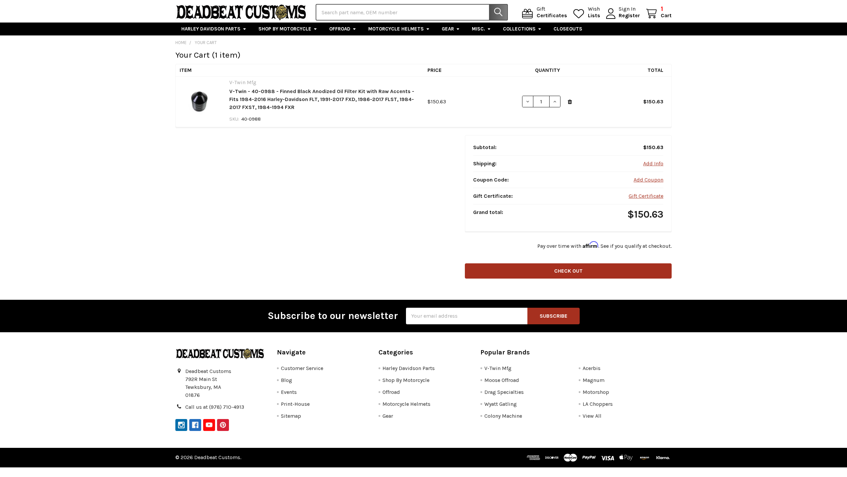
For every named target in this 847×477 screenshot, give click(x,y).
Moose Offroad (501, 380)
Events (289, 392)
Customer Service (302, 368)
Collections (519, 29)
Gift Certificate (646, 196)
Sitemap (291, 416)
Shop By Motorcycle (284, 29)
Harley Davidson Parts (211, 29)
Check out (568, 271)
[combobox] (412, 12)
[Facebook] (195, 425)
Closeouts (568, 29)
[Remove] (570, 102)
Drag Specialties (504, 392)
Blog (286, 380)
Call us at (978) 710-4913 (214, 407)
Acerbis (592, 368)
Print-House (295, 404)
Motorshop (596, 392)
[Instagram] (181, 425)
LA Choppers (598, 404)
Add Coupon (648, 180)
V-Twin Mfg (498, 368)
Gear (448, 29)
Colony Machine (503, 416)
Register (629, 15)
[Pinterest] (223, 425)
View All (592, 416)
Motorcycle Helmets (396, 29)
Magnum (593, 380)
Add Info (653, 163)
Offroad (339, 29)
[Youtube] (209, 425)
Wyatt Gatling (500, 404)
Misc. (478, 29)
